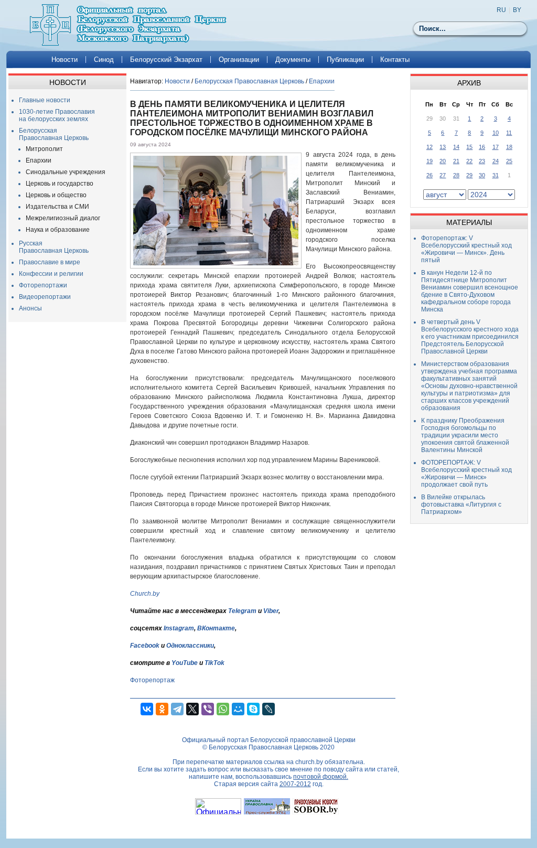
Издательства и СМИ (57, 206)
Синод (104, 59)
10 (495, 133)
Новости (64, 59)
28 (456, 175)
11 (509, 133)
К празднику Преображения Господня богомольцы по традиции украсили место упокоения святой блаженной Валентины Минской (465, 435)
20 (442, 161)
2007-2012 (295, 784)
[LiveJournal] (268, 709)
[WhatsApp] (223, 709)
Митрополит (44, 149)
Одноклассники (190, 645)
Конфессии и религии (51, 273)
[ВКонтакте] (147, 709)
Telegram (242, 611)
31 (495, 175)
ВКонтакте (216, 628)
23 (482, 161)
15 (469, 147)
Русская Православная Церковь (54, 247)
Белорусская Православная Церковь (54, 134)
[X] (192, 709)
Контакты (395, 59)
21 (456, 161)
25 (509, 161)
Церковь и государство (59, 183)
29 (469, 175)
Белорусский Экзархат (166, 59)
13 (442, 147)
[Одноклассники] (162, 709)
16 (482, 147)
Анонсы (30, 308)
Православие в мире (49, 262)
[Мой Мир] (238, 709)
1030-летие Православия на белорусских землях (57, 115)
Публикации (345, 59)
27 (442, 175)
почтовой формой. (320, 776)
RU (501, 10)
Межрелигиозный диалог (63, 218)
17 (495, 147)
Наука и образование (58, 229)
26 (429, 175)
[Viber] (207, 709)
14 (456, 147)
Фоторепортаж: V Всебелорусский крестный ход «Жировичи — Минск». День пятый (466, 249)
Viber (270, 611)
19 (429, 161)
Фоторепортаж (152, 680)
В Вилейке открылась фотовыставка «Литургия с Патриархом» (461, 504)
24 (495, 161)
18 (509, 147)
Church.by (144, 593)
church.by (309, 762)
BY (517, 10)
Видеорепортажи (45, 296)
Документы (292, 59)
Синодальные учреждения (65, 172)
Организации (239, 59)
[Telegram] (177, 709)
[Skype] (253, 709)
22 (469, 161)
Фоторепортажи (43, 285)
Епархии (38, 160)
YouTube (185, 663)
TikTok (214, 663)
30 (482, 175)
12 (429, 147)
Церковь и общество (56, 195)
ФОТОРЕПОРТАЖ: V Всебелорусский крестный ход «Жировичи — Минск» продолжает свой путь (466, 473)
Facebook (144, 645)
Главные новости (44, 100)
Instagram (179, 628)
